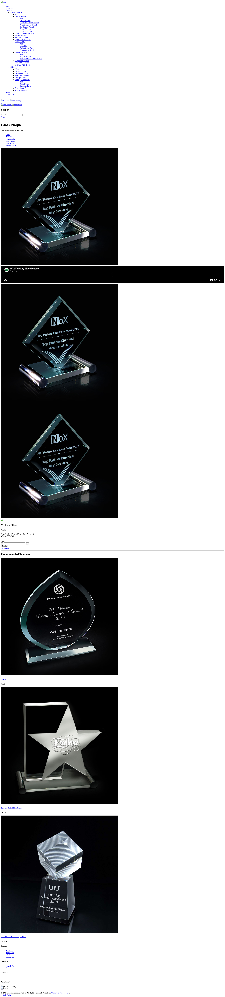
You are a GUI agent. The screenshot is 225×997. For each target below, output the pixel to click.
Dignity (3, 679)
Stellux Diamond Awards (24, 33)
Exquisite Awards (21, 38)
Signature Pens (25, 86)
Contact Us (10, 94)
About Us (9, 8)
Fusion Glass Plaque (27, 48)
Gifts (12, 67)
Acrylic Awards (21, 52)
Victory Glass (11, 145)
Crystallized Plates (26, 31)
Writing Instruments (22, 80)
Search (3, 117)
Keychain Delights (22, 75)
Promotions (10, 953)
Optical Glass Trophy (23, 40)
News (8, 92)
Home (8, 6)
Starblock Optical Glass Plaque (11, 808)
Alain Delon (24, 84)
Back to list (5, 548)
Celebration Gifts (21, 73)
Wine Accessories (21, 90)
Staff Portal (6, 995)
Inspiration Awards (22, 61)
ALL (17, 14)
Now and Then (20, 71)
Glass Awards (20, 42)
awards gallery (11, 139)
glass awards (10, 141)
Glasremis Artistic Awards (29, 23)
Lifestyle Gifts (20, 78)
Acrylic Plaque (25, 56)
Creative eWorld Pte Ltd (60, 993)
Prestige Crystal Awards (28, 25)
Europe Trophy (20, 35)
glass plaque (10, 143)
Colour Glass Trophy (27, 50)
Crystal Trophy (25, 29)
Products (10, 10)
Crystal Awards (20, 16)
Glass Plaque (24, 46)
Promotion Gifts (21, 88)
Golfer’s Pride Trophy (23, 65)
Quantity (4, 541)
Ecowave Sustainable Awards (31, 59)
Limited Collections (22, 63)
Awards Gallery (16, 12)
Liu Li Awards (25, 21)
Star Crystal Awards (27, 27)
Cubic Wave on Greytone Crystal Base (13, 937)
